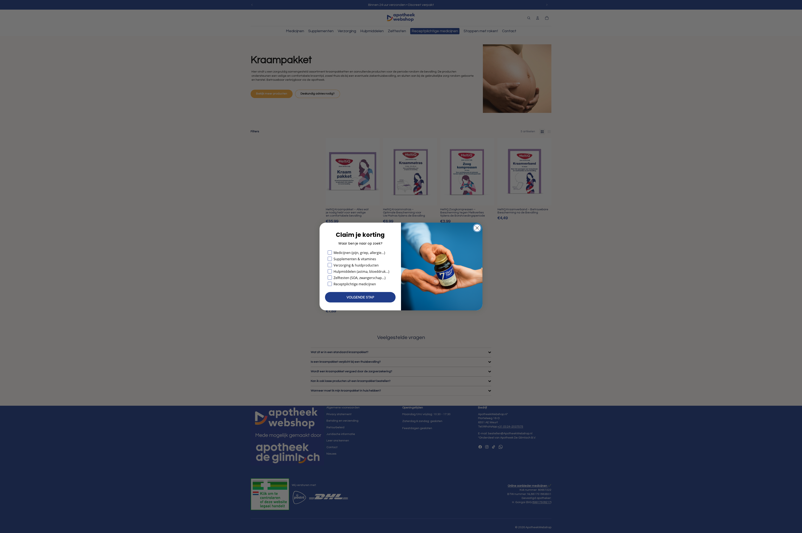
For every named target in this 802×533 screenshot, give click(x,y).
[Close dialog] (477, 228)
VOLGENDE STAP (360, 297)
